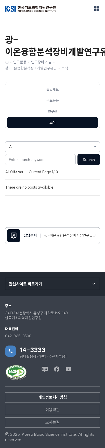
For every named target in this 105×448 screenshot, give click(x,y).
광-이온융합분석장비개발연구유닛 (31, 68)
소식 (64, 68)
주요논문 (52, 100)
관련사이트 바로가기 (25, 283)
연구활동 (20, 62)
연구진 (52, 111)
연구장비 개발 (41, 62)
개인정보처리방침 (52, 397)
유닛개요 (52, 89)
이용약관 (52, 409)
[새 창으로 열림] (16, 373)
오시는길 (52, 422)
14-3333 (32, 350)
